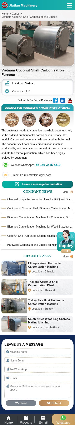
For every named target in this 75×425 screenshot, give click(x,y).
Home (5, 13)
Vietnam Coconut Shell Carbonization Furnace (29, 16)
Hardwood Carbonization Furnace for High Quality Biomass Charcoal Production (40, 244)
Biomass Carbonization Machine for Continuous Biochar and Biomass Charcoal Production (40, 217)
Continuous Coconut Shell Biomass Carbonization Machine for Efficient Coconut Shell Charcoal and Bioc (40, 208)
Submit (56, 403)
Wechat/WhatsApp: (35, 165)
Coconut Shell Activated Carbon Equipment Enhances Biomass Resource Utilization (40, 235)
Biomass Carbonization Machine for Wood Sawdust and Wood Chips (40, 226)
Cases (16, 13)
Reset (23, 403)
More (65, 191)
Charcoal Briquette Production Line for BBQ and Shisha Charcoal (40, 199)
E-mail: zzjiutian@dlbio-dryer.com (31, 175)
